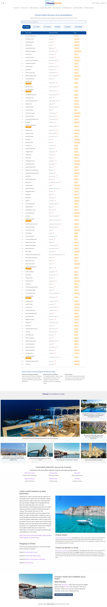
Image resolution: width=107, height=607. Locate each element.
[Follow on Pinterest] (3, 3)
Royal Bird (77, 473)
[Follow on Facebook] (1, 3)
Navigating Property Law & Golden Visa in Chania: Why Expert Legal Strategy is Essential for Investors (94, 415)
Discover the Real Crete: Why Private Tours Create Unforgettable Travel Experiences (93, 437)
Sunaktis (77, 478)
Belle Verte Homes (30, 473)
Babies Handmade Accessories (35, 559)
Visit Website (28, 83)
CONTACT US (103, 3)
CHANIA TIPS (16, 7)
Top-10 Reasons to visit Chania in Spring (67, 460)
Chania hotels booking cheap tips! (93, 460)
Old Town (36, 27)
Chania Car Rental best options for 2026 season (40, 459)
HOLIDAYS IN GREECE (78, 7)
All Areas (26, 27)
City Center (47, 27)
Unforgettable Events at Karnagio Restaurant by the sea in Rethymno (40, 438)
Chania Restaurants (46, 7)
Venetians (64, 584)
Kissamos (57, 27)
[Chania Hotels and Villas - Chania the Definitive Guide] (53, 3)
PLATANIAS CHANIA (67, 7)
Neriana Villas (53, 473)
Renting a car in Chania (61, 550)
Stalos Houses (53, 478)
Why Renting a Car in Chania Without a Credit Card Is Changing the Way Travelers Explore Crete (13, 458)
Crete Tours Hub (56, 7)
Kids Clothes (29, 562)
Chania (67, 586)
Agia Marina (78, 27)
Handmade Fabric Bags (33, 555)
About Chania (95, 3)
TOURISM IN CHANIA (89, 7)
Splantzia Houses (30, 478)
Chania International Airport (63, 537)
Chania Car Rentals (34, 7)
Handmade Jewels (31, 552)
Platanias (67, 27)
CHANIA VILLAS (24, 7)
